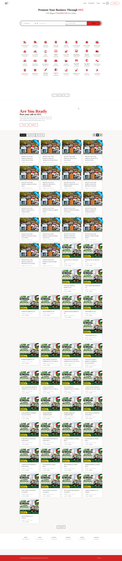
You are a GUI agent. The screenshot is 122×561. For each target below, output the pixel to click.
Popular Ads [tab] (40, 135)
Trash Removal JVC (91, 335)
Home (85, 3)
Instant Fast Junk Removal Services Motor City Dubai (90, 184)
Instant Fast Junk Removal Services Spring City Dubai (71, 210)
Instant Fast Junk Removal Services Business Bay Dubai (70, 235)
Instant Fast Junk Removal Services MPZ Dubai (92, 235)
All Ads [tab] (23, 135)
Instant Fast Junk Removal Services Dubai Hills (29, 184)
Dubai (69, 265)
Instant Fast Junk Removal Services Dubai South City (50, 235)
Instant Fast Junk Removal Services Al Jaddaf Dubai (27, 210)
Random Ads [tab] (31, 135)
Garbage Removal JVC (28, 311)
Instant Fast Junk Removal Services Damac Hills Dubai (27, 158)
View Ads (24, 124)
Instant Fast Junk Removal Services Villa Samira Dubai (71, 184)
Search (94, 23)
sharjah (68, 537)
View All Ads (61, 527)
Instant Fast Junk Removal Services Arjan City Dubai (29, 235)
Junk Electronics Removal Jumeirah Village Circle (91, 361)
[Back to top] (117, 552)
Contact (98, 3)
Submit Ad (115, 3)
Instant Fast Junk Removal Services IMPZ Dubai (50, 261)
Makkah (96, 537)
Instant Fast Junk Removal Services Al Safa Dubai (70, 158)
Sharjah (54, 537)
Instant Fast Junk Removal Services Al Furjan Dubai (49, 184)
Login (103, 3)
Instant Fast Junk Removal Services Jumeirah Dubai (90, 210)
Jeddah (82, 537)
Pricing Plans (91, 3)
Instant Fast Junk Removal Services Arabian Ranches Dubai (50, 158)
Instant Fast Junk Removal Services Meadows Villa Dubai (28, 261)
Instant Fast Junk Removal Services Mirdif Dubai (50, 210)
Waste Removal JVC (49, 311)
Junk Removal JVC (90, 311)
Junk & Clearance (29, 162)
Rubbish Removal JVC (28, 359)
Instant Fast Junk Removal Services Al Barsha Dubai (91, 158)
